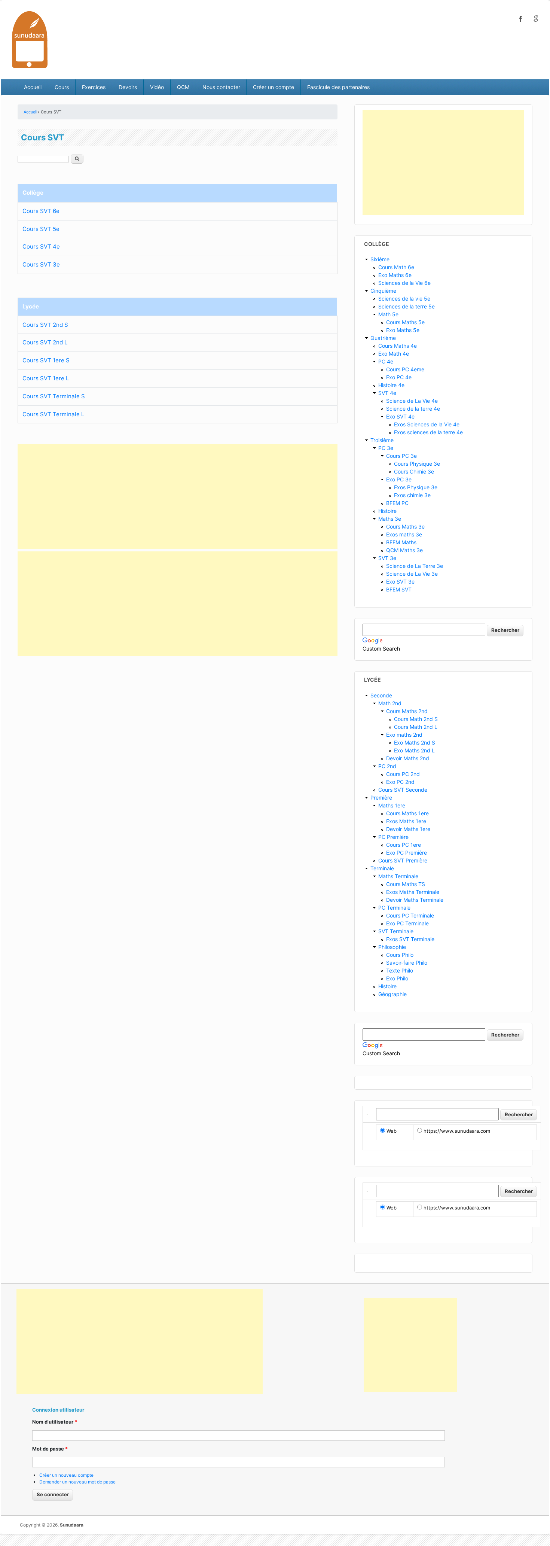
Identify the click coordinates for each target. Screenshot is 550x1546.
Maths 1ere (391, 805)
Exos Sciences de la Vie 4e (426, 424)
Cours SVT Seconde (402, 789)
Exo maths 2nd (404, 734)
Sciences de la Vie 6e (404, 283)
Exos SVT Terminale (410, 939)
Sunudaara (71, 1525)
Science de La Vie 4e (412, 401)
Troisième (382, 440)
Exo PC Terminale (407, 923)
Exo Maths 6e (395, 275)
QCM (183, 87)
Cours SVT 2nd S (45, 324)
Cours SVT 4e (41, 246)
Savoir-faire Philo (406, 962)
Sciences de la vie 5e (404, 298)
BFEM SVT (399, 589)
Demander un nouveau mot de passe (77, 1482)
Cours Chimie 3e (414, 471)
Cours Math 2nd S (416, 719)
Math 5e (388, 314)
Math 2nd (389, 703)
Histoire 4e (391, 385)
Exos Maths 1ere (406, 821)
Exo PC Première (406, 852)
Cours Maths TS (405, 884)
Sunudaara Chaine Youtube (535, 18)
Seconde (381, 695)
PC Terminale (394, 907)
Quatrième (383, 338)
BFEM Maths (401, 542)
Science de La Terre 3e (414, 566)
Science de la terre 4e (413, 408)
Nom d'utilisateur (54, 1422)
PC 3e (385, 448)
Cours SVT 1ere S (46, 360)
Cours (62, 87)
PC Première (393, 837)
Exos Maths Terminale (412, 892)
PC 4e (385, 361)
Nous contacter (221, 87)
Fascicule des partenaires (338, 87)
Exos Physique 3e (415, 487)
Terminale (382, 868)
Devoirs (128, 87)
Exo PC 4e (399, 377)
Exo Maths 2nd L (414, 750)
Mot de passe (50, 1449)
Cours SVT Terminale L (53, 414)
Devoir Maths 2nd (407, 758)
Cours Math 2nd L (415, 727)
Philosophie (392, 947)
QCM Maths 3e (404, 550)
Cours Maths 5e (405, 322)
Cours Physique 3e (417, 463)
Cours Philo (399, 955)
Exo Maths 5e (402, 330)
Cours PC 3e (401, 456)
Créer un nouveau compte (66, 1475)
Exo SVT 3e (400, 581)
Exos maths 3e (404, 534)
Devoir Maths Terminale (414, 900)
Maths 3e (389, 518)
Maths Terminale (398, 876)
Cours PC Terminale (410, 915)
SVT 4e (387, 393)
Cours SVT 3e (41, 264)
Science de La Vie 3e (412, 573)
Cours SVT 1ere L (45, 378)
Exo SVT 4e (400, 416)
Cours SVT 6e (40, 210)
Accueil (33, 87)
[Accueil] (30, 39)
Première (381, 797)
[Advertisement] (177, 496)
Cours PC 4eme (405, 369)
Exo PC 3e (399, 479)
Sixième (379, 259)
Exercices (94, 87)
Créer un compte (273, 87)
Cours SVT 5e (40, 228)
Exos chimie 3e (412, 495)
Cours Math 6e (396, 267)
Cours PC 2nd (403, 774)
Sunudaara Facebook (520, 18)
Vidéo (157, 87)
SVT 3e (387, 558)
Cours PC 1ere (403, 845)
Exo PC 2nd (400, 782)
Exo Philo (397, 978)
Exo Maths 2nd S (414, 742)
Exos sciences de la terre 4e (428, 432)
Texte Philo (399, 970)
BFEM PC (397, 503)
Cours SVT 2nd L (45, 342)
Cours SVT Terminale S (53, 396)
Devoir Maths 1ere (408, 829)
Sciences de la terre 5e (406, 306)
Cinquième (383, 290)
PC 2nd (387, 766)
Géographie (392, 994)
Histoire (387, 511)
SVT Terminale (395, 931)
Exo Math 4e (393, 353)
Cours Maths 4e (397, 346)
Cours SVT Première (402, 860)
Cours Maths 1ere (407, 813)
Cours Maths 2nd (407, 711)
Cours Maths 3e (405, 526)
